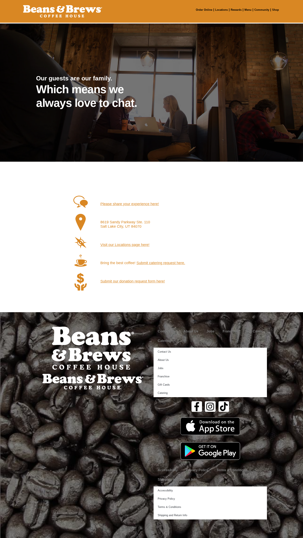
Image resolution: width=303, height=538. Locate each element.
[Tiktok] (223, 406)
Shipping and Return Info (177, 479)
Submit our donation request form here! (132, 281)
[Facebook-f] (196, 406)
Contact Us (166, 331)
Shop (275, 9)
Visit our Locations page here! (124, 245)
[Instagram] (210, 406)
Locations (221, 9)
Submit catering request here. (160, 263)
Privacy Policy (197, 470)
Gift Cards (254, 331)
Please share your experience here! (129, 204)
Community (261, 9)
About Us (190, 331)
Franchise (230, 331)
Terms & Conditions (232, 470)
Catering (164, 341)
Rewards (236, 9)
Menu (247, 9)
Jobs (210, 331)
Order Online (204, 9)
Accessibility (168, 470)
